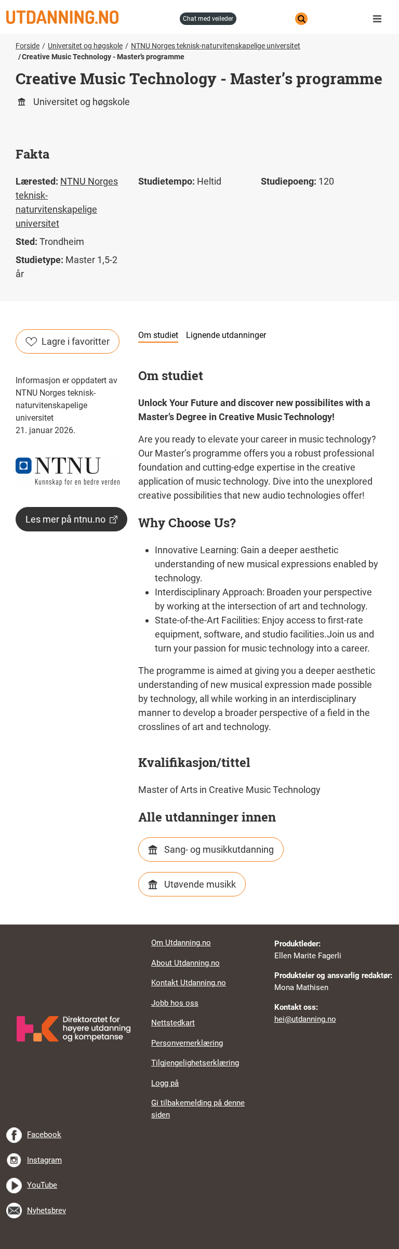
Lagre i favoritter (76, 341)
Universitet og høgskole (85, 46)
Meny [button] (380, 18)
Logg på (165, 1083)
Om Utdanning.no (181, 942)
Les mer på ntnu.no (65, 519)
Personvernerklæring (187, 1043)
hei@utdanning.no (305, 1019)
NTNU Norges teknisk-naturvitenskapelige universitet (215, 46)
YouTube (42, 1185)
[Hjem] (90, 17)
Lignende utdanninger (226, 335)
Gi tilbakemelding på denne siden (198, 1109)
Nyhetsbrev (46, 1210)
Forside (27, 46)
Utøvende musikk (200, 884)
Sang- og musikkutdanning (219, 849)
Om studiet (158, 335)
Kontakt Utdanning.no (188, 982)
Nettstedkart (173, 1022)
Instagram (44, 1160)
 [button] (199, 924)
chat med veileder (208, 18)
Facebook (44, 1134)
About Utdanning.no (185, 963)
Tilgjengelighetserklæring (195, 1063)
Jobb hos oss (174, 1003)
